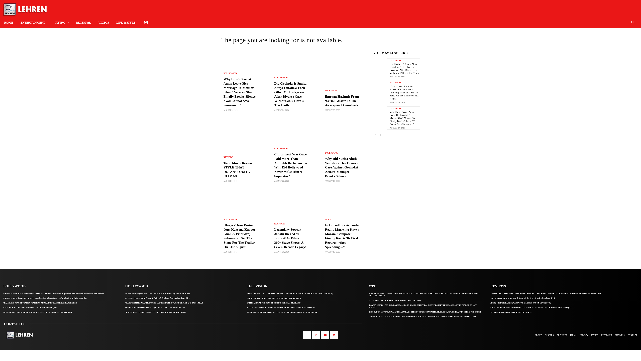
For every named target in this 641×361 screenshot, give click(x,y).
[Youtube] (325, 335)
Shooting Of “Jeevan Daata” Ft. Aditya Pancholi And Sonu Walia (155, 312)
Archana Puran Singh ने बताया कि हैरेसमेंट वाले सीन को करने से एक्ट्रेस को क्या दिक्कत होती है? (157, 298)
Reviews (228, 157)
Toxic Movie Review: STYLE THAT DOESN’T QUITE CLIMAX (395, 300)
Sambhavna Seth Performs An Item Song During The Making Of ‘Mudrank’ (282, 312)
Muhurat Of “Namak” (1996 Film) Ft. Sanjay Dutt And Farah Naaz (155, 308)
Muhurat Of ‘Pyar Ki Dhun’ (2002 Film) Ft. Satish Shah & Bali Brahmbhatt (37, 312)
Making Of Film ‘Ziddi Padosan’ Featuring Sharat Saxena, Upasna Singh (281, 308)
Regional (279, 224)
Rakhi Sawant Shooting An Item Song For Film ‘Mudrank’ (274, 298)
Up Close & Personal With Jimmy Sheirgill (511, 312)
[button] (633, 23)
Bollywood (230, 73)
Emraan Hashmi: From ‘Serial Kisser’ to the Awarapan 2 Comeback (342, 101)
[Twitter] (334, 335)
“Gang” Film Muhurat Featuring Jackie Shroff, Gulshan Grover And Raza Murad (164, 303)
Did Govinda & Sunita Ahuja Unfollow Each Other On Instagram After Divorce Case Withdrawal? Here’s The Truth (425, 312)
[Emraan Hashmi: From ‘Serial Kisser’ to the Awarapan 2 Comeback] (346, 84)
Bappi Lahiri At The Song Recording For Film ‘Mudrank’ (273, 303)
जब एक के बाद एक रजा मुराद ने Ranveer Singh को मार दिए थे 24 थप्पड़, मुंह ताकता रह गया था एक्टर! (157, 293)
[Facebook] (307, 335)
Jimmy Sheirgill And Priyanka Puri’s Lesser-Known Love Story (520, 303)
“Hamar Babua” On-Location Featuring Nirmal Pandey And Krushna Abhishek (40, 303)
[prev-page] (375, 135)
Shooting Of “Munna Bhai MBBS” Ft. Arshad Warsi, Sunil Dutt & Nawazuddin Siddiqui (530, 308)
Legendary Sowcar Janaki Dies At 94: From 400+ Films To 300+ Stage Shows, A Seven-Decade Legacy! (290, 238)
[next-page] (381, 135)
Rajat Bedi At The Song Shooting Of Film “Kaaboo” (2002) (30, 308)
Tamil (328, 219)
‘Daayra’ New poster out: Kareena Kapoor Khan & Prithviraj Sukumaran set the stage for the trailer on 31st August (404, 92)
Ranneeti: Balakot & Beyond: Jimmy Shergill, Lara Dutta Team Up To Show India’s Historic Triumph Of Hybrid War (545, 293)
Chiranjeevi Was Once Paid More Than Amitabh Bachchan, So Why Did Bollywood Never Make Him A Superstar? (422, 317)
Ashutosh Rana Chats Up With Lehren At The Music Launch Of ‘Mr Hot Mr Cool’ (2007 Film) (290, 293)
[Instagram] (316, 335)
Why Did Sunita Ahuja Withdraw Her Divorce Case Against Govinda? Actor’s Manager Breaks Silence (341, 167)
